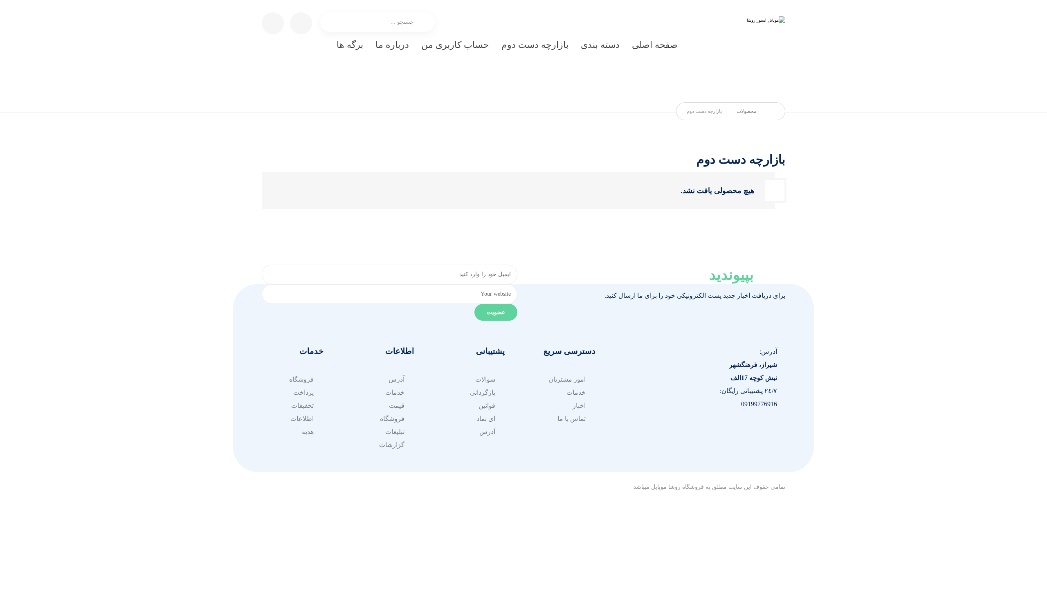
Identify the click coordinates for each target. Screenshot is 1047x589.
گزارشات (391, 444)
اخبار (579, 405)
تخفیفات (302, 405)
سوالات (485, 379)
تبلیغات (394, 431)
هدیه (308, 431)
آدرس (487, 431)
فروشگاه (392, 418)
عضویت (496, 312)
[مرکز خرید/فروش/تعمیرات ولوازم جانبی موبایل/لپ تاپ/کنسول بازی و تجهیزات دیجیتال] (748, 53)
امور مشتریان (567, 379)
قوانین (487, 405)
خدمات (576, 392)
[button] (769, 431)
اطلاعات (302, 418)
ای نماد (485, 418)
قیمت (396, 405)
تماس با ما (571, 418)
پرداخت (303, 392)
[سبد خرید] (301, 22)
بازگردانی (482, 392)
